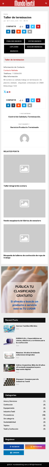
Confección (8, 405)
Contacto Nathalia (11, 70)
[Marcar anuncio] (9, 91)
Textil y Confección (11, 429)
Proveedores (9, 415)
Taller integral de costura (15, 186)
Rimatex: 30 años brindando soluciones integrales (28, 354)
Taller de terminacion (14, 60)
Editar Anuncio (34, 41)
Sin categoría (9, 419)
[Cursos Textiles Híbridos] (9, 328)
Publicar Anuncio (14, 41)
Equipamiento (9, 408)
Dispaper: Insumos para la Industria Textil (27, 380)
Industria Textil (9, 412)
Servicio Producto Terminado (24, 127)
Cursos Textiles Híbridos (26, 326)
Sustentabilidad (10, 422)
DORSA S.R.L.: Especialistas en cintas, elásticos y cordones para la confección (30, 340)
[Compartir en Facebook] (7, 91)
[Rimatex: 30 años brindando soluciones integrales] (9, 355)
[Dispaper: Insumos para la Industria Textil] (9, 382)
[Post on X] (5, 91)
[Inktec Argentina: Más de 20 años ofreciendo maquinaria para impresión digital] (9, 368)
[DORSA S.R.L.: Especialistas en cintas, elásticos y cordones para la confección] (9, 341)
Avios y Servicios (10, 401)
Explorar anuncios (14, 49)
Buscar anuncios (34, 47)
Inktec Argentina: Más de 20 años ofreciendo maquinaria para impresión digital (30, 367)
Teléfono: (8, 73)
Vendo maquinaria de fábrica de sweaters (22, 221)
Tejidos (6, 425)
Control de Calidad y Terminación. (24, 117)
